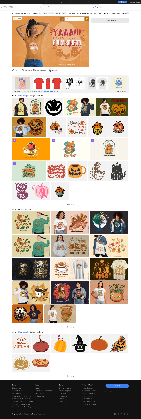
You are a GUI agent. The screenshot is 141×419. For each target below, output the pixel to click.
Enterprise (62, 393)
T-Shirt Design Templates (21, 396)
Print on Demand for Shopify (22, 407)
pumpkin (51, 13)
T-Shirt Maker (87, 399)
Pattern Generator (89, 404)
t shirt (45, 13)
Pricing (37, 388)
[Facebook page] (118, 414)
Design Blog (16, 388)
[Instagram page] (115, 414)
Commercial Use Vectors (21, 399)
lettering (58, 13)
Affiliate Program (65, 391)
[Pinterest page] (121, 414)
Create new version (75, 19)
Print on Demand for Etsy (21, 404)
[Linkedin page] (127, 414)
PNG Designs (16, 393)
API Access (63, 396)
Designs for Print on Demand (22, 401)
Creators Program (65, 388)
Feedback (62, 401)
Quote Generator (88, 401)
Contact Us (63, 399)
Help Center (39, 396)
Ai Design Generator (89, 391)
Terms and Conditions (43, 391)
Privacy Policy (40, 393)
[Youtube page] (124, 414)
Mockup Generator (89, 393)
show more (121, 91)
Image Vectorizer (88, 396)
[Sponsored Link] (22, 83)
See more (70, 204)
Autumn (24, 209)
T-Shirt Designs (17, 391)
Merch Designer (88, 388)
